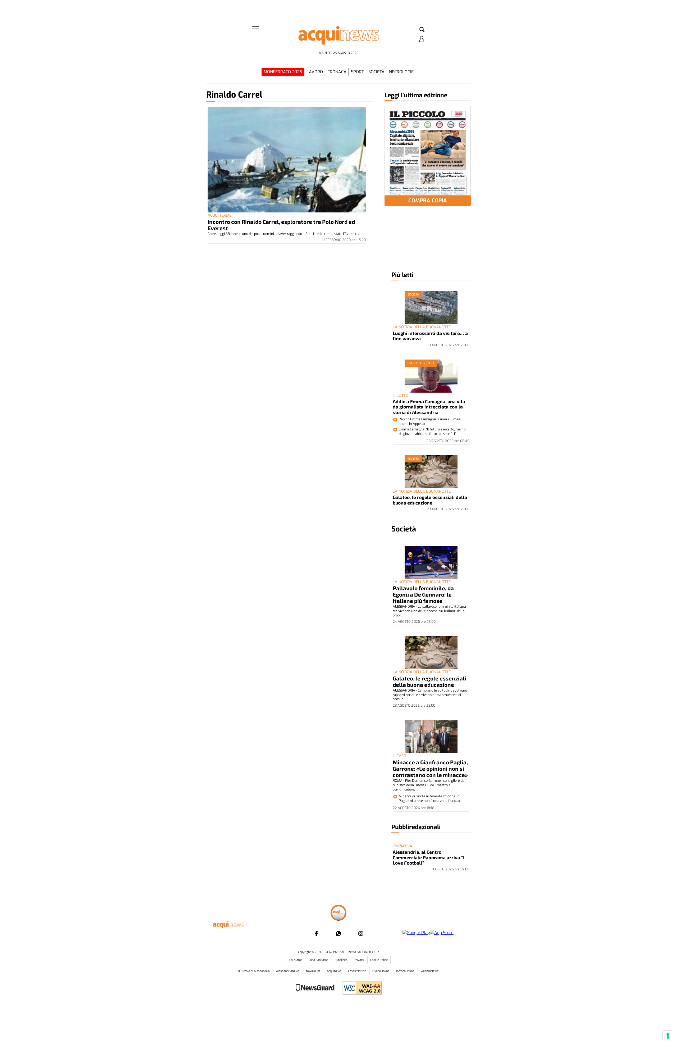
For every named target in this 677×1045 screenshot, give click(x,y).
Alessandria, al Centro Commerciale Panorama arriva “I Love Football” (428, 857)
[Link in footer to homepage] (338, 913)
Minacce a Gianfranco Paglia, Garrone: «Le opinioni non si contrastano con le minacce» (430, 768)
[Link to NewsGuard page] (316, 988)
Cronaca (336, 72)
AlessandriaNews (288, 971)
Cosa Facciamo (319, 960)
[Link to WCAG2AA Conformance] (360, 988)
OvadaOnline (381, 971)
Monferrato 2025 (283, 72)
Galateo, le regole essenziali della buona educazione (430, 499)
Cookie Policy (379, 960)
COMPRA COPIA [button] (427, 200)
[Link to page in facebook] (316, 933)
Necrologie (401, 72)
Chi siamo (296, 960)
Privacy (359, 960)
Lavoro (315, 72)
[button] (422, 29)
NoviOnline (313, 971)
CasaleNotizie (357, 971)
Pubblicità (341, 960)
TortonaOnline (405, 971)
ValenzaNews (429, 971)
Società (376, 72)
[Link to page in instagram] (360, 933)
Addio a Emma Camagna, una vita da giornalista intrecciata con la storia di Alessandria (429, 406)
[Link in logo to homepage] (338, 37)
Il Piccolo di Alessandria (254, 971)
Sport (357, 72)
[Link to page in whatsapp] (338, 933)
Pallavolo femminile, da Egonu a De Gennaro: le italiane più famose (423, 594)
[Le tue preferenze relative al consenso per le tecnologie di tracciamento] (668, 1036)
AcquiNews (334, 971)
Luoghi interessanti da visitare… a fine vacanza (430, 335)
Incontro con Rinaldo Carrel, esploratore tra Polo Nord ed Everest (281, 224)
